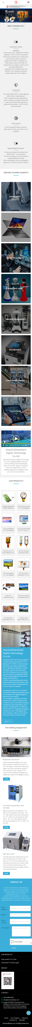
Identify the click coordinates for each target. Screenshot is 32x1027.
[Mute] (26, 445)
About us (7, 721)
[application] (16, 438)
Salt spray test (8, 854)
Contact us (13, 1020)
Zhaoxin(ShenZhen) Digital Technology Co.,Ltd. (16, 453)
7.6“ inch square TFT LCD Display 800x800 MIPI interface (8, 575)
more (6, 779)
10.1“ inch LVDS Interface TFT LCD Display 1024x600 (24, 575)
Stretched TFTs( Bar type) (10, 963)
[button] (16, 438)
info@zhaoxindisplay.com (11, 1000)
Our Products (15, 1018)
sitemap (22, 1020)
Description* (5, 928)
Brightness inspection (11, 759)
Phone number (4, 921)
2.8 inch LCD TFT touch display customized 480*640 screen (8, 553)
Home (6, 1018)
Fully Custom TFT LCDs (8, 959)
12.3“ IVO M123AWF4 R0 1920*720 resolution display (8, 598)
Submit (14, 948)
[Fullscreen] (28, 445)
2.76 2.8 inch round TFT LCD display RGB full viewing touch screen (23, 509)
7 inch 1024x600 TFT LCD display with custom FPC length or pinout (8, 531)
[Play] (3, 445)
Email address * (4, 908)
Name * (3, 915)
